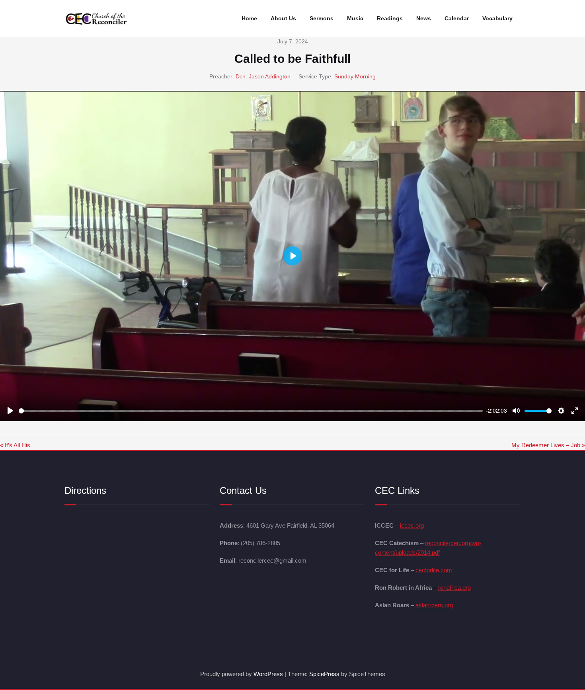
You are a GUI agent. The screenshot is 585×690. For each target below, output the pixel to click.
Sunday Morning (355, 76)
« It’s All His (15, 445)
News (423, 18)
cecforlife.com (433, 570)
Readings (390, 18)
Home (249, 18)
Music (355, 18)
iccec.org (412, 525)
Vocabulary (497, 18)
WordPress (268, 674)
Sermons (321, 18)
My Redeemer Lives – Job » (548, 445)
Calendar (457, 18)
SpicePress (324, 674)
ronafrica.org (454, 587)
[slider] (251, 411)
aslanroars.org (434, 605)
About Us (283, 18)
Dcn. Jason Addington (263, 76)
